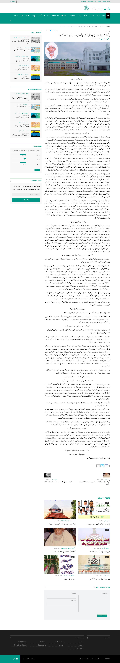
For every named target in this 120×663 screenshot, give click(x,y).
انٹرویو (80, 642)
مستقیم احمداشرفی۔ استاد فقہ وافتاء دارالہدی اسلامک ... (68, 548)
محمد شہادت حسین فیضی (106, 575)
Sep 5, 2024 (26, 58)
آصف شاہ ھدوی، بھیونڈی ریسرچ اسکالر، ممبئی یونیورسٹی (68, 521)
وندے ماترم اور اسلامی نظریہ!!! (22, 69)
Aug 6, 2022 (56, 521)
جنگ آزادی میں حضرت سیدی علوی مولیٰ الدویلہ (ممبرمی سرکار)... (62, 524)
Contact (60, 645)
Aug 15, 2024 (19, 47)
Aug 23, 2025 (100, 521)
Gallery (42, 642)
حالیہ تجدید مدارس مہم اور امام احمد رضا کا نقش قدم (100, 579)
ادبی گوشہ (33, 15)
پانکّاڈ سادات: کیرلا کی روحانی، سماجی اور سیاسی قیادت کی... (98, 524)
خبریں (22, 15)
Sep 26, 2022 (97, 548)
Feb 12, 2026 (25, 67)
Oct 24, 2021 (25, 76)
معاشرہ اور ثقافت (55, 15)
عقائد (93, 15)
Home (108, 26)
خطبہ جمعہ (78, 648)
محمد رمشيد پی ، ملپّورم (106, 521)
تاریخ (48, 15)
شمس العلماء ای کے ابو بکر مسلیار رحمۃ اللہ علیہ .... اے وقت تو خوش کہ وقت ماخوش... (94, 483)
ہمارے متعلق (41, 645)
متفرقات (16, 15)
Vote (37, 170)
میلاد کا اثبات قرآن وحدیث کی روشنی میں (20, 78)
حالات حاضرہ (63, 15)
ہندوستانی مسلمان (41, 15)
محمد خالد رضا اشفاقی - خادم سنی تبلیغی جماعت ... (69, 575)
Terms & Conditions (20, 645)
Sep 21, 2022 (98, 575)
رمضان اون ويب (72, 15)
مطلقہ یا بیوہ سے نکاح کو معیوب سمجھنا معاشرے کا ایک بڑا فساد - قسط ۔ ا (58, 482)
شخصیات (27, 15)
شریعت (79, 15)
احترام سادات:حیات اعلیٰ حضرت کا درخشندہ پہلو (100, 551)
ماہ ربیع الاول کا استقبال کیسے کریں (22, 60)
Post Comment (102, 616)
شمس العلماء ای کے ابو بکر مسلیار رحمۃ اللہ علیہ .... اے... (64, 551)
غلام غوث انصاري (105, 39)
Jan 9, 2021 (48, 479)
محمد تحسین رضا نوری (26, 48)
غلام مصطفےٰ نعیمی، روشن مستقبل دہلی (24, 65)
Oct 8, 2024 (100, 479)
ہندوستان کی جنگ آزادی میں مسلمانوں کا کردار (20, 42)
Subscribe (26, 200)
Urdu (12, 1)
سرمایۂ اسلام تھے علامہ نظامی (70, 579)
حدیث (98, 15)
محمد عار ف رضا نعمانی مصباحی (105, 548)
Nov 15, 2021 (58, 575)
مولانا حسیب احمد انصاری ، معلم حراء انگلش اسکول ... (22, 56)
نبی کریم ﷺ (87, 15)
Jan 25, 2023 (25, 39)
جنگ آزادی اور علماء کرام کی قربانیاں (21, 50)
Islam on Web (59, 642)
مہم (80, 645)
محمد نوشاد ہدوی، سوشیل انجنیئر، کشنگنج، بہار (23, 74)
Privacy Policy (21, 642)
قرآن (103, 15)
